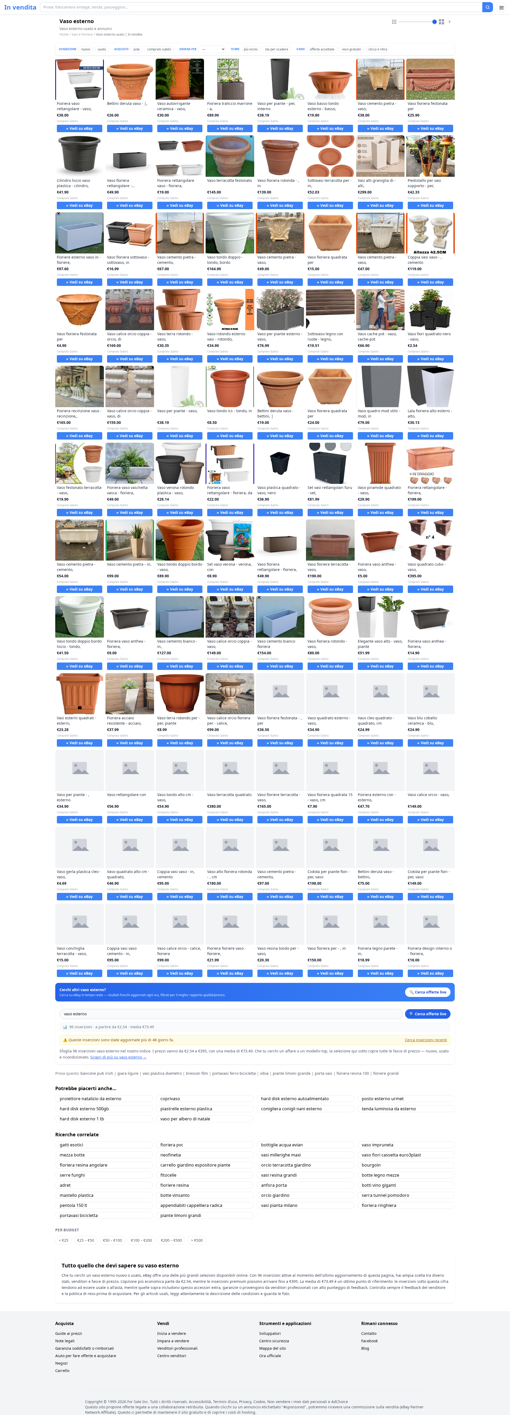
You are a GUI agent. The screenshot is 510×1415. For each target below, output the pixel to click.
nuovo (85, 49)
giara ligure (127, 1073)
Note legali (65, 1340)
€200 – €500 (171, 1240)
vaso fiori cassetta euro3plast (391, 1155)
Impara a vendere (173, 1340)
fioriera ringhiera (379, 1205)
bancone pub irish (96, 1073)
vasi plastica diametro (162, 1073)
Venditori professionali (177, 1348)
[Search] (487, 7)
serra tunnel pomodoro (385, 1195)
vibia (264, 1073)
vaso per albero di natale (185, 1119)
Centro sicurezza (274, 1340)
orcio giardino (275, 1195)
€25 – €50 (85, 1240)
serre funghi (72, 1175)
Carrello (62, 1370)
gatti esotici (71, 1145)
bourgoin (371, 1165)
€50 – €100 (112, 1240)
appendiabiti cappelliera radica (191, 1205)
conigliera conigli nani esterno (291, 1109)
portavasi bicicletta (79, 1215)
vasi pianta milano (279, 1205)
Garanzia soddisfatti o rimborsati (84, 1348)
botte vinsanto (175, 1195)
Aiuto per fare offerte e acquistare (85, 1355)
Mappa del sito (272, 1348)
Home (64, 34)
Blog (365, 1348)
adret (65, 1185)
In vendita (20, 7)
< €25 (63, 1240)
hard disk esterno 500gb (84, 1109)
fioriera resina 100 (353, 1073)
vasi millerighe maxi (281, 1155)
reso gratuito (351, 49)
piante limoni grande (292, 1073)
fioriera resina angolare (83, 1165)
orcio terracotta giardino (286, 1165)
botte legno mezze (380, 1175)
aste (136, 49)
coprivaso (170, 1099)
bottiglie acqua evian (282, 1145)
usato (102, 49)
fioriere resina (174, 1185)
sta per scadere (276, 49)
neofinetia (170, 1155)
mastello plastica (77, 1195)
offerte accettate (322, 49)
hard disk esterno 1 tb (82, 1119)
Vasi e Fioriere (82, 34)
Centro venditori (171, 1355)
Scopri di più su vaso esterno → (118, 1057)
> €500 (197, 1240)
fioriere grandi (386, 1073)
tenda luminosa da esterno (389, 1109)
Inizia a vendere (171, 1333)
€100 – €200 (141, 1240)
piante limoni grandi (180, 1215)
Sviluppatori (270, 1333)
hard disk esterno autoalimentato (295, 1099)
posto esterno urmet (383, 1099)
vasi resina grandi (279, 1175)
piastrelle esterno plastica (186, 1109)
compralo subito (159, 49)
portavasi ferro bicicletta (234, 1073)
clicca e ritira (377, 49)
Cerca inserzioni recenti (426, 1039)
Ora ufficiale (270, 1355)
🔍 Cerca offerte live (427, 1013)
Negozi (61, 1363)
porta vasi (323, 1073)
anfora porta (274, 1185)
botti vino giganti (379, 1185)
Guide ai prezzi (68, 1333)
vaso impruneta (377, 1145)
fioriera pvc (171, 1145)
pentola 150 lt (73, 1205)
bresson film (197, 1073)
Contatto (368, 1333)
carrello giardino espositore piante (195, 1165)
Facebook (369, 1340)
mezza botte (72, 1155)
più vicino (251, 49)
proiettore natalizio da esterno (90, 1099)
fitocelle (168, 1175)
